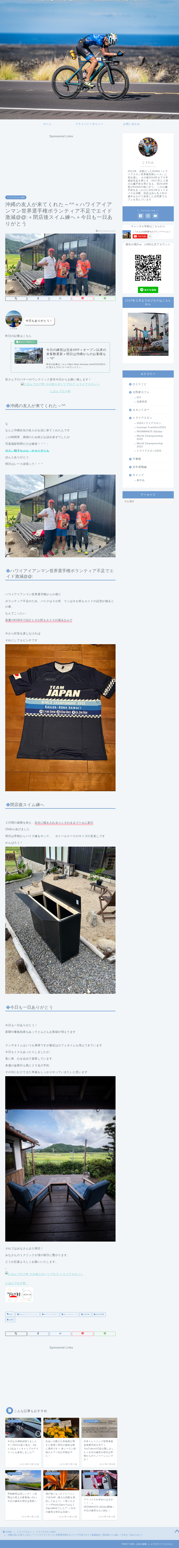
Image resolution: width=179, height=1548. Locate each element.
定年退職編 (140, 466)
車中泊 (141, 480)
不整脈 (137, 458)
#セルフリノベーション (28, 1314)
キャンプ (138, 474)
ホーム (47, 124)
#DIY (11, 1314)
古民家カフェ (141, 392)
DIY (139, 397)
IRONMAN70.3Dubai (149, 431)
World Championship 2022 (150, 445)
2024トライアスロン (149, 423)
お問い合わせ (131, 124)
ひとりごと (140, 383)
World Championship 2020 (150, 437)
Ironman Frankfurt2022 (151, 427)
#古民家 (86, 1314)
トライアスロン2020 (16, 197)
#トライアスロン (51, 1314)
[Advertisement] (61, 162)
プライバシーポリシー (89, 124)
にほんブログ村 (60, 391)
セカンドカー (141, 409)
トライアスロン (142, 417)
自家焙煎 (142, 401)
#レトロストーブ (70, 1314)
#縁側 (11, 1320)
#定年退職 (99, 1314)
